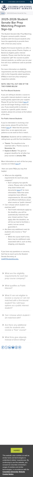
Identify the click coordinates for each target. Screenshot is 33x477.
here (25, 102)
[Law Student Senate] (16, 7)
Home (2, 13)
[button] (2, 2)
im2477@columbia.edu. (10, 259)
